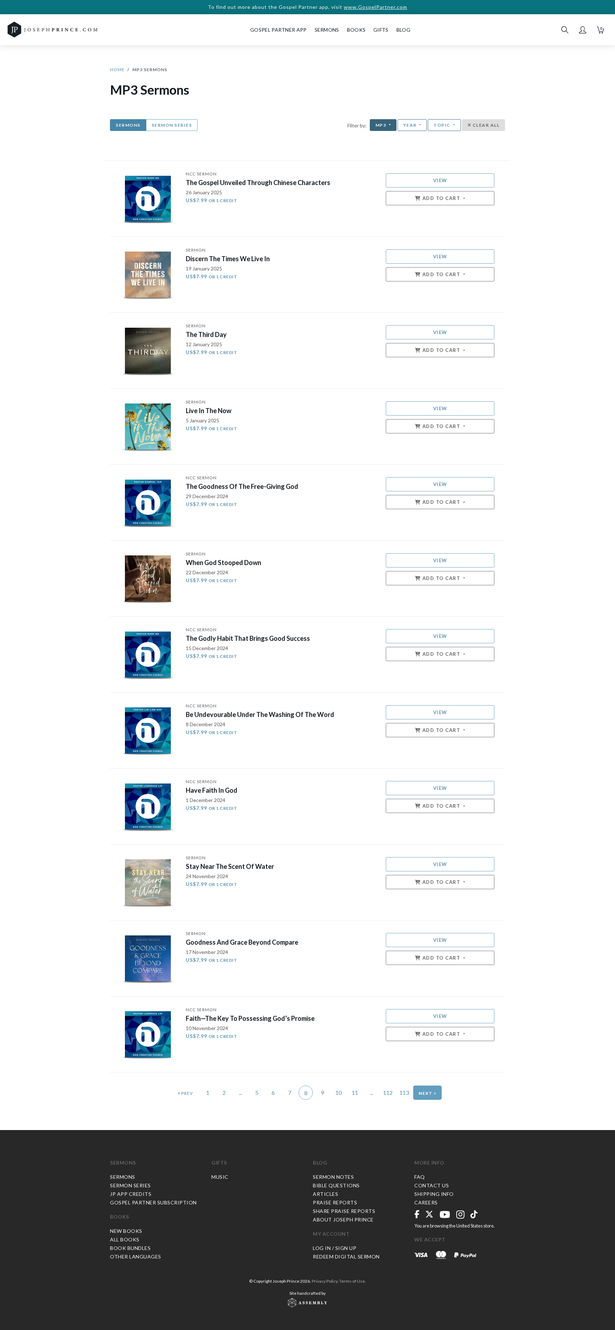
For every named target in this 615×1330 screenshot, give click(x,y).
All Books (125, 1239)
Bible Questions (336, 1185)
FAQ (419, 1177)
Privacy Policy (324, 1281)
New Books (126, 1231)
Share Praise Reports (344, 1211)
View (440, 180)
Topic (442, 125)
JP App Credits (130, 1194)
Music (219, 1177)
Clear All (485, 125)
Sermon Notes (333, 1177)
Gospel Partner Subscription (153, 1202)
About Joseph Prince (343, 1219)
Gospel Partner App (278, 30)
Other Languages (135, 1257)
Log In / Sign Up (334, 1248)
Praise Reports (335, 1202)
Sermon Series (172, 125)
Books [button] (356, 30)
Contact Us (431, 1185)
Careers (426, 1202)
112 (388, 1092)
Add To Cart (441, 198)
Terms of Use (352, 1281)
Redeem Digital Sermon (346, 1257)
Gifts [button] (381, 30)
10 (338, 1092)
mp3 (381, 125)
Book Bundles (130, 1248)
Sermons (128, 125)
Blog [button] (403, 30)
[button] (583, 29)
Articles (325, 1194)
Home (117, 69)
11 (355, 1092)
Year (410, 125)
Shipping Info (434, 1194)
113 (404, 1092)
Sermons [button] (327, 30)
